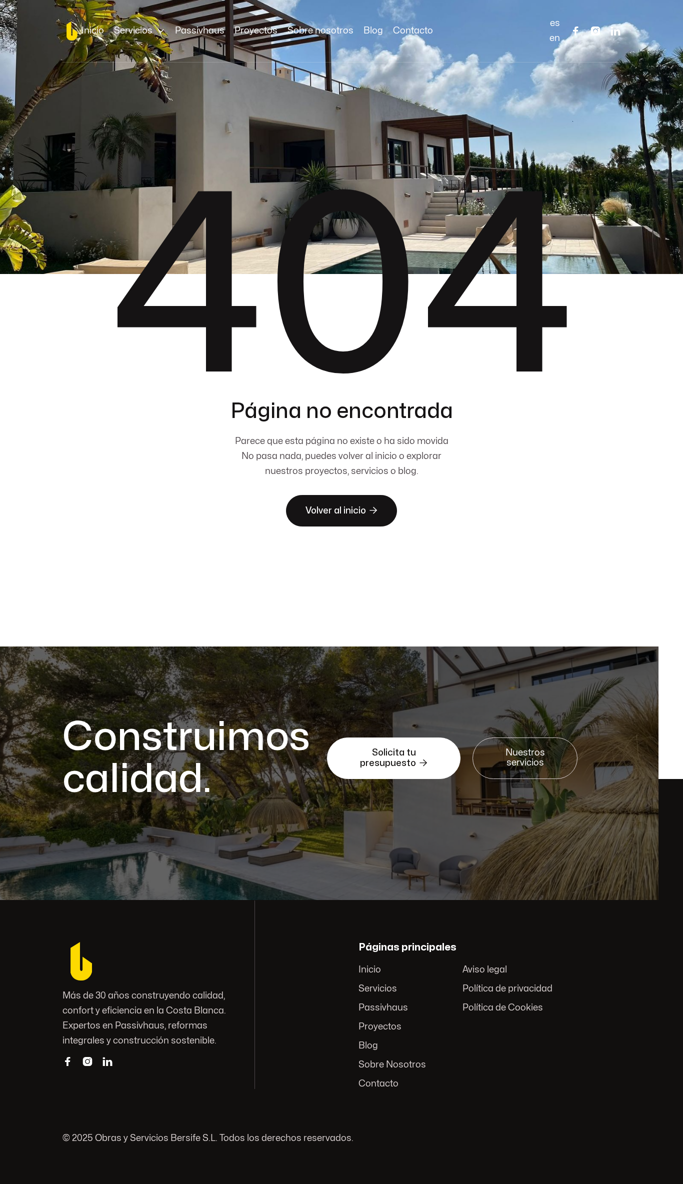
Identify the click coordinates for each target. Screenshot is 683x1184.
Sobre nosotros (321, 30)
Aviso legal (484, 970)
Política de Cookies (502, 1008)
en (555, 38)
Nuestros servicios (525, 757)
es (555, 23)
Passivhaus (199, 30)
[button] (139, 31)
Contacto (413, 30)
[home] (72, 31)
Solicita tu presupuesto (394, 758)
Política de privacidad (507, 988)
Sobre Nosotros (392, 1064)
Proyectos (256, 30)
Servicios (377, 988)
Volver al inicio (342, 510)
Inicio (93, 30)
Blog (373, 30)
